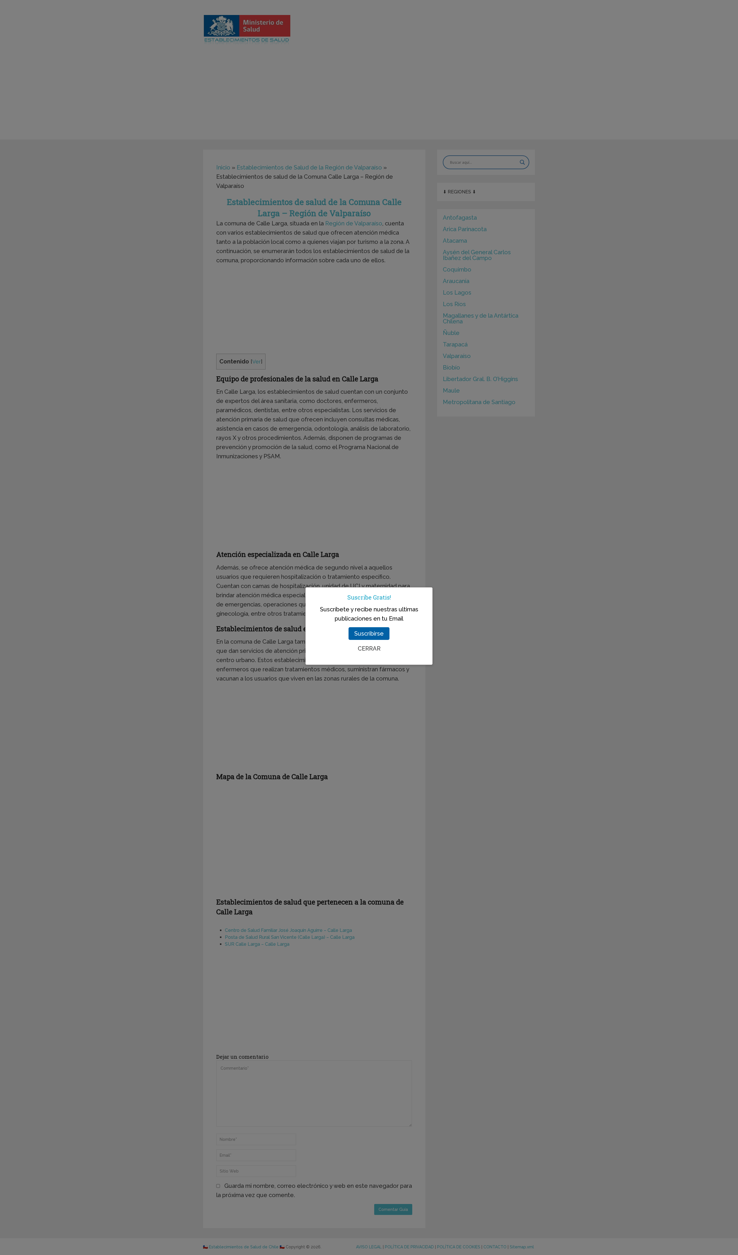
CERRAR (369, 648)
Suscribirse (369, 633)
